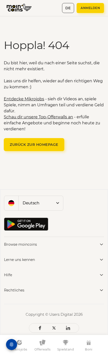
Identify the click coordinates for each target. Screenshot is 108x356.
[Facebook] (40, 328)
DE (68, 8)
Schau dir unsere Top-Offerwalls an (38, 117)
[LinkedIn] (68, 328)
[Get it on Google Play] (26, 224)
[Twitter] (54, 328)
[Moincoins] (21, 8)
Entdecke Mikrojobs (24, 99)
